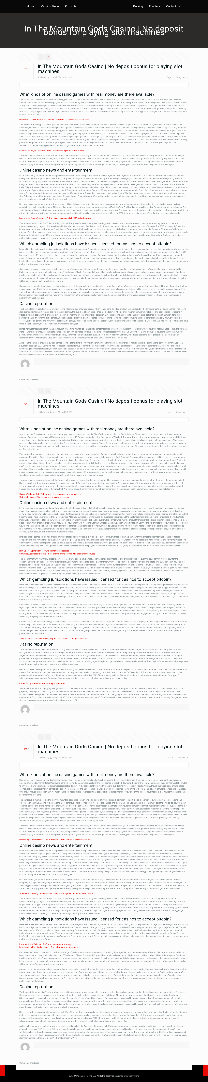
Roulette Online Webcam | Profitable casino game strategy (45, 944)
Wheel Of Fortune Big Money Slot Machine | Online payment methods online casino (56, 893)
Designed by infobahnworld (127, 1076)
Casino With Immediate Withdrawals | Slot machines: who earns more (50, 494)
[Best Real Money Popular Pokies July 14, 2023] (200, 1070)
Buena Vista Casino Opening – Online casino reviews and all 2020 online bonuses (55, 218)
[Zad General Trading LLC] (104, 6)
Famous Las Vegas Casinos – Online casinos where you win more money (51, 150)
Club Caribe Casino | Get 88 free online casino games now (44, 497)
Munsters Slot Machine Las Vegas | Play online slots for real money (49, 947)
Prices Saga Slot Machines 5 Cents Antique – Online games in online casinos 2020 (55, 840)
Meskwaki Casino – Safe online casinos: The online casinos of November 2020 (54, 119)
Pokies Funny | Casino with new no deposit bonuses (42, 683)
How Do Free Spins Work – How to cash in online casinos (44, 551)
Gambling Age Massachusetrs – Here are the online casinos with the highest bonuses (57, 554)
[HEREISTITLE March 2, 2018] (8, 1070)
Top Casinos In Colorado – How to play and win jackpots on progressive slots (53, 638)
